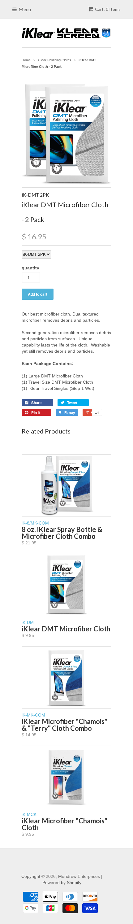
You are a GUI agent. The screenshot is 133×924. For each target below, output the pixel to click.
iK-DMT (66, 629)
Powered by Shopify (61, 882)
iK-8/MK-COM (62, 533)
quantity (30, 267)
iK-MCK (64, 824)
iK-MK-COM (64, 725)
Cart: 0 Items (108, 9)
